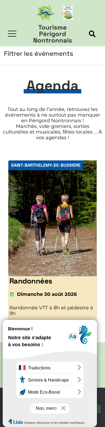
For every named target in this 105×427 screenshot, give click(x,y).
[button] (92, 34)
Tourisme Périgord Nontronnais (52, 33)
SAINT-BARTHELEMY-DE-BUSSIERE (45, 165)
